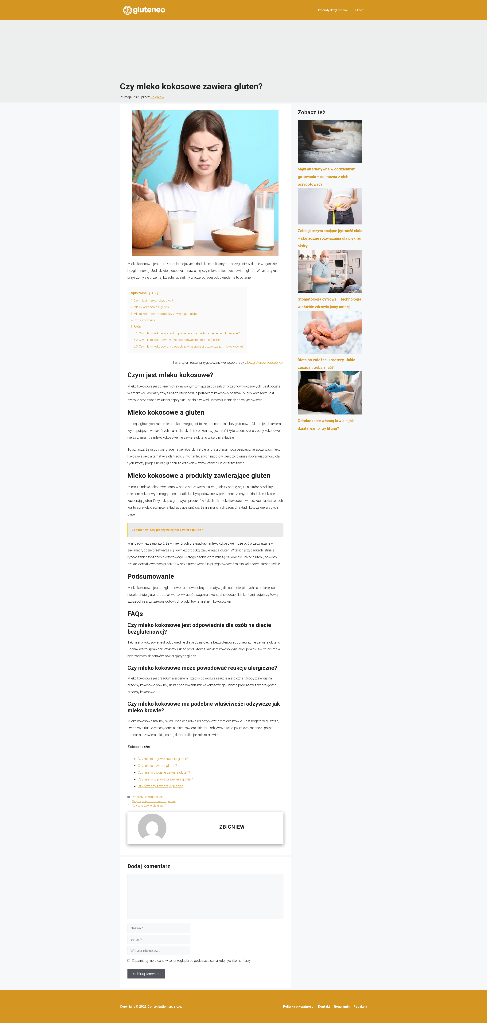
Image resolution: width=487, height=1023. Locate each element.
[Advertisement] (243, 50)
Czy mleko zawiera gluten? (157, 766)
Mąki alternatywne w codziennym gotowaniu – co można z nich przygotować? (326, 177)
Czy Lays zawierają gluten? (149, 805)
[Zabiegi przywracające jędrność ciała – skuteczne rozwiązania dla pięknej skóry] (330, 207)
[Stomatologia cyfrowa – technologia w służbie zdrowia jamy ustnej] (330, 272)
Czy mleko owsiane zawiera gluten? (164, 772)
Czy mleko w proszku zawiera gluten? (165, 779)
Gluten (359, 10)
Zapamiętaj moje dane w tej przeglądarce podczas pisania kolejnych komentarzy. (191, 961)
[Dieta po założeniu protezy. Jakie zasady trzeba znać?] (330, 333)
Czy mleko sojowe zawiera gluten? (163, 759)
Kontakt (324, 1006)
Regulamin (342, 1006)
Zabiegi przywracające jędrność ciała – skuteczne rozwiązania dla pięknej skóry (330, 238)
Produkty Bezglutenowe (333, 10)
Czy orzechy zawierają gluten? (160, 786)
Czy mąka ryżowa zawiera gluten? (153, 801)
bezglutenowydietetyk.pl (265, 362)
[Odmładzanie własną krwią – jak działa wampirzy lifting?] (330, 394)
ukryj (153, 293)
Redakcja (360, 1006)
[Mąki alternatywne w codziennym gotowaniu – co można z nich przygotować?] (330, 142)
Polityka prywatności (298, 1006)
